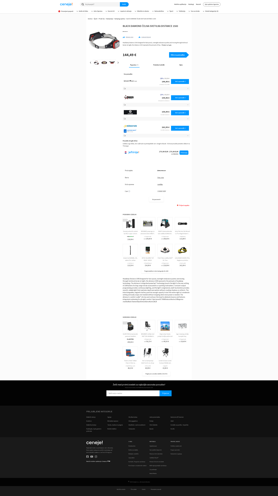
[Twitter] (91, 457)
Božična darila (121, 489)
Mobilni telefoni (111, 429)
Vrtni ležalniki (153, 425)
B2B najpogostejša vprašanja (158, 466)
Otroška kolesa (132, 417)
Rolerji (151, 421)
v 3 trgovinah (165, 236)
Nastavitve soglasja (176, 454)
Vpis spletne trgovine (212, 4)
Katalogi (191, 4)
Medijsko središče (133, 454)
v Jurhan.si (130, 263)
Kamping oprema (120, 19)
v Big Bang (182, 236)
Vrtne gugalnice (133, 421)
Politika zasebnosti (176, 446)
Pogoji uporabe (175, 450)
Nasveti (198, 4)
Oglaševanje (153, 446)
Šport (95, 19)
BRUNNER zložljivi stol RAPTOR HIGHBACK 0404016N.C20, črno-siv (148, 336)
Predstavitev (131, 446)
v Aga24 (165, 366)
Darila (143, 489)
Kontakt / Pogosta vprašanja (136, 462)
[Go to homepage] (66, 4)
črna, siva (160, 178)
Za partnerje (153, 470)
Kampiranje (109, 19)
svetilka (160, 184)
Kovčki (173, 429)
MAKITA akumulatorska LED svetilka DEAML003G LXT (165, 233)
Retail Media (153, 473)
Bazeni (151, 429)
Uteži (172, 421)
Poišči (124, 4)
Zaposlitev (131, 458)
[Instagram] (96, 457)
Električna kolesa (91, 425)
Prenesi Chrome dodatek (157, 462)
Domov (90, 19)
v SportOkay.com (130, 366)
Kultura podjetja (133, 450)
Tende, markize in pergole (115, 425)
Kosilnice (89, 421)
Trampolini (131, 429)
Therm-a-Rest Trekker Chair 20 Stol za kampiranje (130, 363)
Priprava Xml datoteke (156, 454)
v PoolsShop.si (147, 263)
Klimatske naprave (112, 421)
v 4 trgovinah (165, 263)
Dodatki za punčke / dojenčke (179, 425)
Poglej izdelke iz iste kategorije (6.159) (156, 271)
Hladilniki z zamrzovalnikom (136, 425)
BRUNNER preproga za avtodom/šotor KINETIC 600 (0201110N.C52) (148, 233)
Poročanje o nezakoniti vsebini (137, 466)
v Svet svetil (182, 263)
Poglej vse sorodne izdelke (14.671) (156, 374)
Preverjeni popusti (156, 489)
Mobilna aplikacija (180, 4)
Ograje (109, 417)
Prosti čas (102, 19)
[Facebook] (87, 457)
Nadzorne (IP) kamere (177, 417)
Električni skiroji (90, 417)
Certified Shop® (154, 458)
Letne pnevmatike (155, 417)
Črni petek (134, 489)
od (148, 239)
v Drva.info (148, 366)
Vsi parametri (156, 199)
